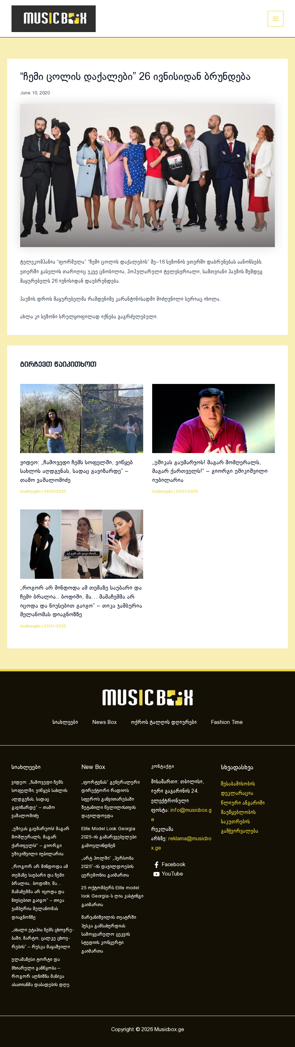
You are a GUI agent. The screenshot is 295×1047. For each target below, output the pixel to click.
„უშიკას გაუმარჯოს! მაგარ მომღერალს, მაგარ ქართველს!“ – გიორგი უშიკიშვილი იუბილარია (210, 471)
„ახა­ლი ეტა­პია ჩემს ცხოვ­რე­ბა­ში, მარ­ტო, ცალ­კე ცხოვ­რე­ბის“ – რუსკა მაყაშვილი (43, 938)
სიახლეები (30, 491)
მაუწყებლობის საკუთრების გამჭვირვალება (239, 822)
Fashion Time (227, 722)
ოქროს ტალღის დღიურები (164, 722)
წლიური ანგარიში (243, 803)
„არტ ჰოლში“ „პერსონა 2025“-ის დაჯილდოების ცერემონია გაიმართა (107, 867)
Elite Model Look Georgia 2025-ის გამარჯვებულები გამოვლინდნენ (108, 837)
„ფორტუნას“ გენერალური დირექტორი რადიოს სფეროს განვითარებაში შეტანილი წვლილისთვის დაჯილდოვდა (110, 799)
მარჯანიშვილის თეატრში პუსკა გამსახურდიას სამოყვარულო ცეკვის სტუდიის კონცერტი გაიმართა (108, 935)
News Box (104, 722)
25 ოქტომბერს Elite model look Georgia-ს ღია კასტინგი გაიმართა (112, 896)
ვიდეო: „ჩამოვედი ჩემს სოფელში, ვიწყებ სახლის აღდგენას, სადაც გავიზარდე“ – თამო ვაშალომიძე (76, 471)
